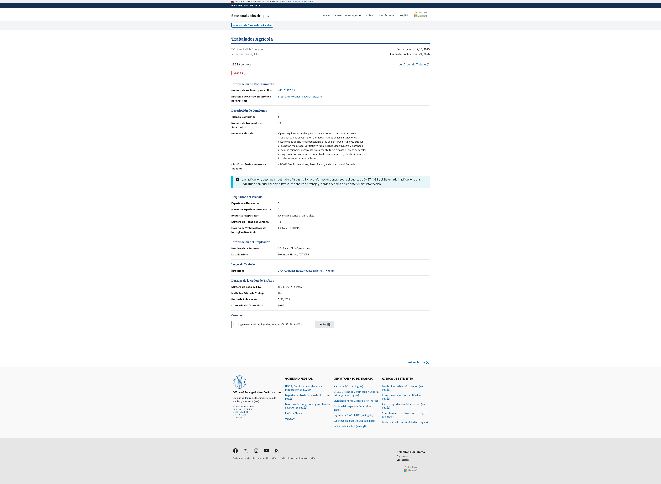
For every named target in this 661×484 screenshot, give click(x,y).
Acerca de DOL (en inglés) (348, 386)
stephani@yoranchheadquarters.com (300, 96)
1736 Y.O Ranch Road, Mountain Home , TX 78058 (306, 270)
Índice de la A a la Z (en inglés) (350, 426)
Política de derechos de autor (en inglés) (298, 458)
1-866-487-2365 (239, 414)
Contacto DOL (239, 417)
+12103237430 (286, 90)
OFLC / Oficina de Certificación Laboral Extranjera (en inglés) (356, 393)
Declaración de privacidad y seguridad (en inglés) (254, 458)
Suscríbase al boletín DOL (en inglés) (354, 420)
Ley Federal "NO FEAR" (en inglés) (353, 415)
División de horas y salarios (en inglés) (355, 400)
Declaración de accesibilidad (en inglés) (405, 422)
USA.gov (290, 418)
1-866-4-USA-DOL (240, 412)
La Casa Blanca (293, 413)
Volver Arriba (416, 362)
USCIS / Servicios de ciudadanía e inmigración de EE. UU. (303, 387)
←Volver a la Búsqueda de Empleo (252, 25)
